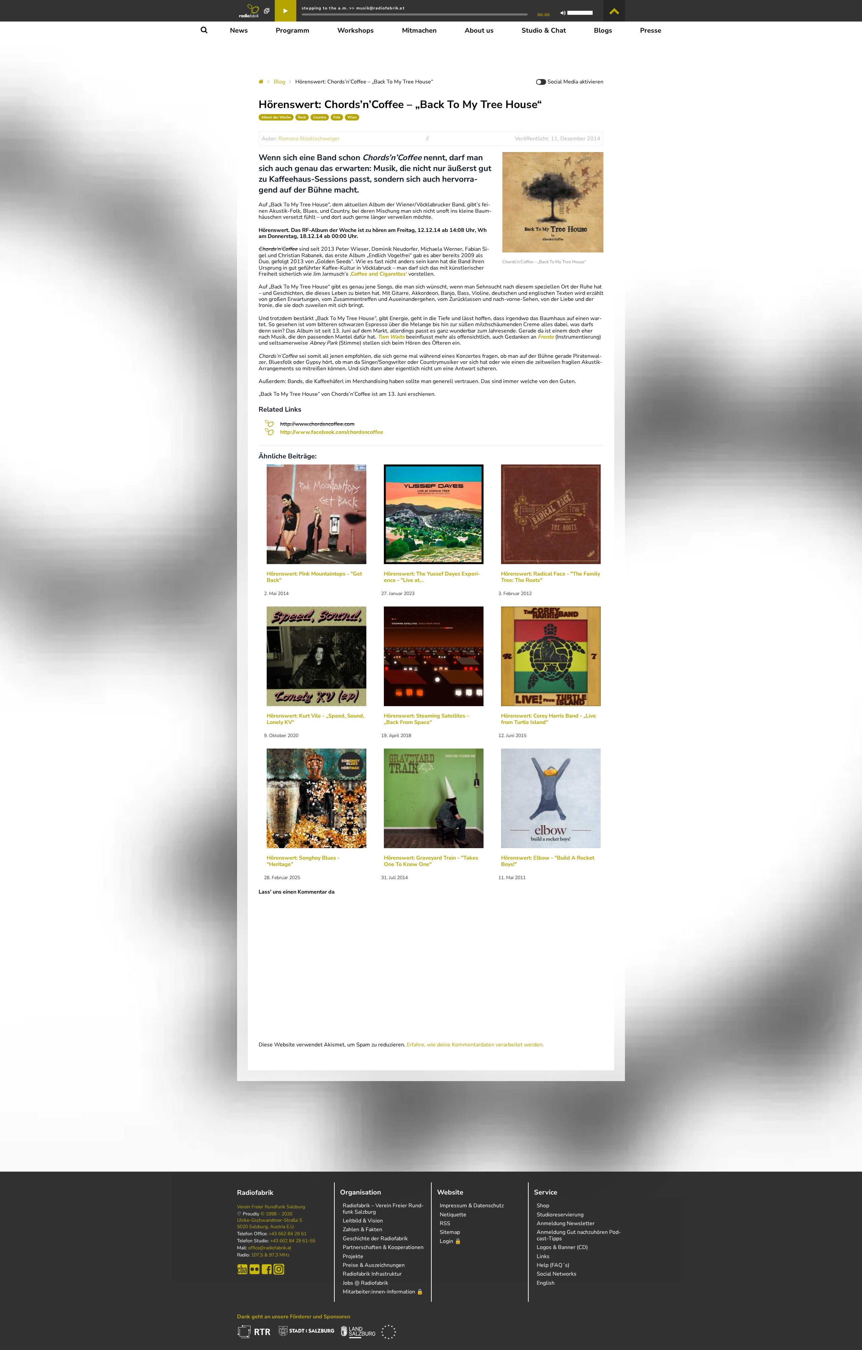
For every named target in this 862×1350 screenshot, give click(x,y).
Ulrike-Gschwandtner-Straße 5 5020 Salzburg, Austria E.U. (269, 1223)
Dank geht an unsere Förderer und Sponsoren (293, 1316)
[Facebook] (266, 1269)
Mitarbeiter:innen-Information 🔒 (383, 1291)
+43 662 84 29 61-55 (292, 1241)
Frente (546, 337)
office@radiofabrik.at (269, 1248)
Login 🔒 (450, 1241)
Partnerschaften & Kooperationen (383, 1247)
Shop (543, 1205)
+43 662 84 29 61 (287, 1234)
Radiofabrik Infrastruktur (372, 1274)
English (546, 1283)
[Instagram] (278, 1269)
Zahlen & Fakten (362, 1229)
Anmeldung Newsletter (566, 1223)
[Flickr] (254, 1269)
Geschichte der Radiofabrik (375, 1238)
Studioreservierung (560, 1214)
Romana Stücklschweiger (309, 138)
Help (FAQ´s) (553, 1265)
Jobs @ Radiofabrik (365, 1283)
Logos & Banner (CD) (562, 1247)
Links (543, 1256)
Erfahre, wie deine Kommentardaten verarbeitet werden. (475, 1044)
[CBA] (242, 1269)
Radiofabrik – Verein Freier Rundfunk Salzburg (383, 1208)
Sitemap (450, 1232)
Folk (336, 117)
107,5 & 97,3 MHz (270, 1255)
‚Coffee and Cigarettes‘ (378, 274)
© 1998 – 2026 (276, 1214)
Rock (302, 117)
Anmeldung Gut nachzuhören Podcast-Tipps (579, 1235)
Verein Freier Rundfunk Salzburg (271, 1207)
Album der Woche (276, 117)
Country (319, 117)
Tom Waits (391, 337)
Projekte (353, 1256)
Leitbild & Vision (363, 1220)
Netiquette (453, 1214)
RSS (445, 1223)
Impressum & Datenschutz (472, 1205)
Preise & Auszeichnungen (374, 1265)
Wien (352, 117)
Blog (279, 81)
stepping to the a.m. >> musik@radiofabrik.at (353, 8)
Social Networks (556, 1274)
